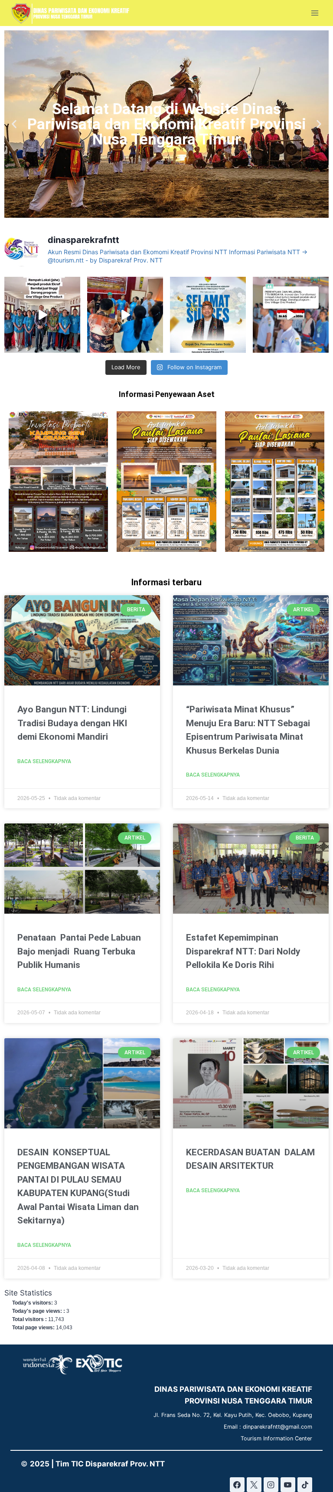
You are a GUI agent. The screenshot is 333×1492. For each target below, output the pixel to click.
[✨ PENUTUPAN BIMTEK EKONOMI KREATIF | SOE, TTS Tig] (42, 315)
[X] (254, 1484)
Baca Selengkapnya (44, 761)
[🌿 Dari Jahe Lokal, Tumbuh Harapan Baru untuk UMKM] (125, 315)
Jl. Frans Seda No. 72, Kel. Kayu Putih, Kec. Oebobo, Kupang (232, 1415)
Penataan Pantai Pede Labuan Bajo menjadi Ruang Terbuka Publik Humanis (79, 951)
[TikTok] (304, 1484)
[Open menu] (315, 13)
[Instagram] (271, 1484)
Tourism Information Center (276, 1438)
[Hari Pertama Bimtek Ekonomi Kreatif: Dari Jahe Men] (291, 315)
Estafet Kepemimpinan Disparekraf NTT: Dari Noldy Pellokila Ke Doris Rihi (243, 951)
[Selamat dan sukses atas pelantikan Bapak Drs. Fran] (208, 315)
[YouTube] (288, 1484)
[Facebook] (237, 1484)
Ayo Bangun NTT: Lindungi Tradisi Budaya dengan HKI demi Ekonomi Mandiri (72, 723)
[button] (14, 124)
